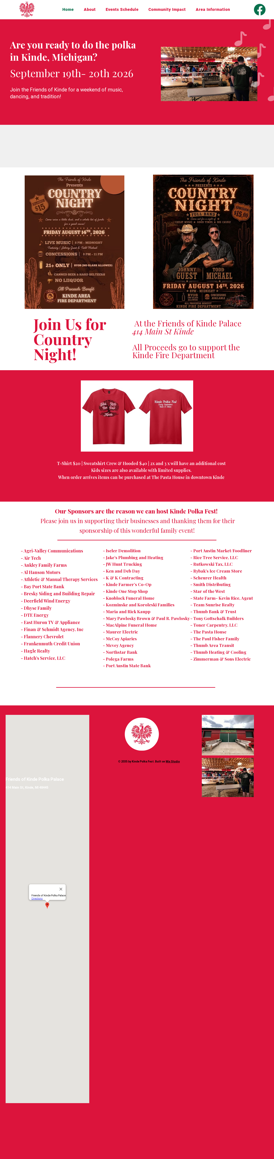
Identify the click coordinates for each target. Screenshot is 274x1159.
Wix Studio (173, 761)
